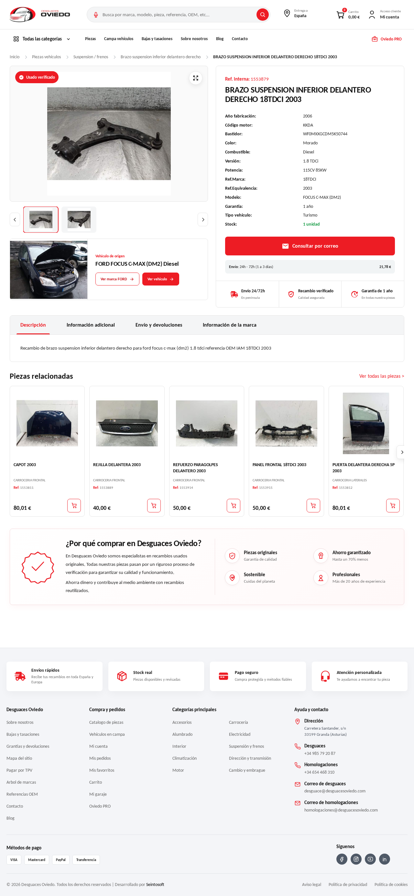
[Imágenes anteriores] (15, 219)
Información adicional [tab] (91, 325)
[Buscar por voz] (95, 14)
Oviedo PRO (100, 806)
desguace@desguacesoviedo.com (334, 791)
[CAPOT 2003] (47, 423)
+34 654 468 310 (319, 772)
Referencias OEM (22, 794)
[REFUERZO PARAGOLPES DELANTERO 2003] (207, 423)
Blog (219, 38)
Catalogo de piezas (106, 722)
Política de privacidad (348, 884)
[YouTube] (370, 859)
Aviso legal (311, 884)
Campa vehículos (118, 38)
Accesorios (181, 722)
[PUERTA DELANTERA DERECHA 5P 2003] (366, 423)
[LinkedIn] (384, 859)
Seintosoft (155, 884)
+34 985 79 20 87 (319, 753)
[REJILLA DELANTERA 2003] (127, 423)
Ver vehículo (157, 279)
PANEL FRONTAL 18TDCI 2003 (279, 464)
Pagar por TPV (19, 770)
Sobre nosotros (194, 38)
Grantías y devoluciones (27, 746)
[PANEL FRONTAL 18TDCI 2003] (286, 423)
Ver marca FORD (114, 279)
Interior (179, 746)
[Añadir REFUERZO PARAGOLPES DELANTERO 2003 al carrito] (233, 505)
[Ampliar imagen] (195, 78)
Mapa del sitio (19, 758)
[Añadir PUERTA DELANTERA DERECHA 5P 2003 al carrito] (393, 505)
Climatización (184, 758)
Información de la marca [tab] (229, 325)
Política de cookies (391, 884)
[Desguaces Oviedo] (40, 14)
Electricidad (239, 734)
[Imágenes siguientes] (203, 219)
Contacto (240, 38)
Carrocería (238, 722)
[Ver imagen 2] (78, 220)
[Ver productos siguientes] (402, 452)
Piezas (90, 38)
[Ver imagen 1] (40, 220)
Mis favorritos (101, 770)
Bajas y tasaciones (157, 38)
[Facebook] (341, 859)
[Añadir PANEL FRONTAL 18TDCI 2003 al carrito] (313, 505)
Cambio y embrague (247, 770)
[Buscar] (262, 14)
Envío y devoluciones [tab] (159, 325)
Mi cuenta (98, 746)
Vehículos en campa (107, 734)
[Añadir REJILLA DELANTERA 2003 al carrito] (154, 505)
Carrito (95, 782)
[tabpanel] (207, 348)
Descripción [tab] (33, 325)
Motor (178, 770)
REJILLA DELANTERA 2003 (117, 464)
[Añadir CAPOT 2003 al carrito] (74, 505)
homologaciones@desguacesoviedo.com (341, 810)
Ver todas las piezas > (381, 376)
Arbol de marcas (21, 782)
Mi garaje (98, 794)
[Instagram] (356, 859)
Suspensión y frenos (246, 746)
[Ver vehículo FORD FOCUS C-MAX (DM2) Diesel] (49, 269)
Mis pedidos (100, 758)
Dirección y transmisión (250, 758)
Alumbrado (182, 734)
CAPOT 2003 (25, 464)
